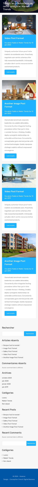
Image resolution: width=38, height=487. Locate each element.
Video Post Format (14, 38)
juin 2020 (5, 381)
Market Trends (24, 43)
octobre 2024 (7, 378)
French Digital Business (26, 479)
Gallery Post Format (10, 351)
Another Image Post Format (13, 357)
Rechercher (8, 327)
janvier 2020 (6, 384)
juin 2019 (5, 387)
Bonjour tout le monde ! (11, 345)
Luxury (4, 398)
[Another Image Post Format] (19, 90)
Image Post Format (10, 348)
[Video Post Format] (19, 34)
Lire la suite (10, 72)
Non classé (6, 404)
